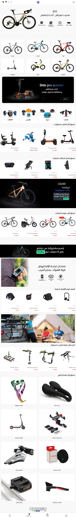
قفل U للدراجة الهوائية (72, 308)
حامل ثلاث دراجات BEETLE (53, 367)
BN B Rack (54, 172)
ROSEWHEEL (34, 172)
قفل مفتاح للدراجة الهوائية (34, 308)
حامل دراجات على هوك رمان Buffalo (32, 367)
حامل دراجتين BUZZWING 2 (14, 367)
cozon (55, 231)
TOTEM (16, 172)
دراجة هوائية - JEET (15, 233)
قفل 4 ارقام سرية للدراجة (15, 308)
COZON (36, 231)
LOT (55, 306)
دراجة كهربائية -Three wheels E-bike (32, 233)
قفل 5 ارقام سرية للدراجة (52, 308)
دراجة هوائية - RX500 (54, 233)
